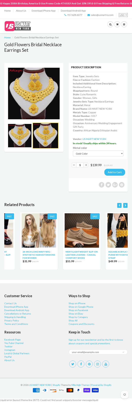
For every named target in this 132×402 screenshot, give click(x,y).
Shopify (56, 385)
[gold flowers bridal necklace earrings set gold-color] (34, 93)
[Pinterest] (89, 364)
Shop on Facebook (78, 310)
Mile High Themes (80, 385)
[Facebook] (81, 364)
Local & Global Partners (16, 353)
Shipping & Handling (15, 317)
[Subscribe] (123, 352)
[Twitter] (72, 364)
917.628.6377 (74, 14)
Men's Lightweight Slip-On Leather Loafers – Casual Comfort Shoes (66, 254)
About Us (21, 10)
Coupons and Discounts (81, 323)
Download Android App (73, 10)
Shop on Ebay (76, 313)
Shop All (73, 320)
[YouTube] (105, 364)
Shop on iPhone (77, 303)
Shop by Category (78, 317)
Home (7, 10)
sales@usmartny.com (102, 14)
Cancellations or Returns (17, 313)
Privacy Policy (11, 320)
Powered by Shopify (101, 385)
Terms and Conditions (16, 323)
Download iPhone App (44, 10)
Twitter (8, 346)
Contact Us (10, 303)
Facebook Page (12, 339)
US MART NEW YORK (94, 138)
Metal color (80, 147)
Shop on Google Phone (81, 306)
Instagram (9, 349)
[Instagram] (97, 364)
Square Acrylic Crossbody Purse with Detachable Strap (109, 254)
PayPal (8, 356)
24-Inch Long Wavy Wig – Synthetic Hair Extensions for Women (23, 254)
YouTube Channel (14, 343)
